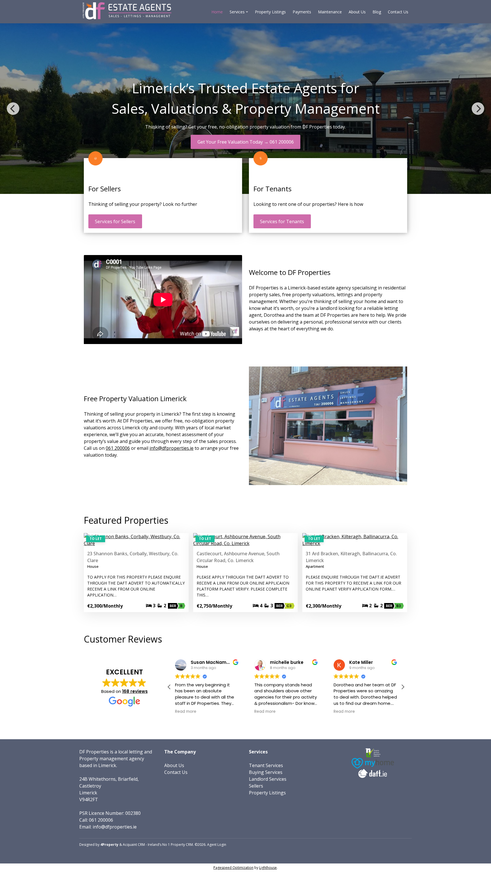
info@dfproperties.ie (171, 448)
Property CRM (182, 844)
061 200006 (118, 448)
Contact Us (398, 12)
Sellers (256, 786)
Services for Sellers (115, 221)
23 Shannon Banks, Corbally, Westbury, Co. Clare (132, 557)
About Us (357, 12)
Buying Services (265, 772)
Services (237, 12)
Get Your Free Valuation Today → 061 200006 (245, 142)
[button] (402, 687)
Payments (302, 12)
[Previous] (13, 108)
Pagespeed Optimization (233, 867)
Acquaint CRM (134, 844)
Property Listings (270, 12)
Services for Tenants (282, 221)
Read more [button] (174, 711)
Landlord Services (267, 779)
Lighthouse (268, 867)
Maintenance (330, 12)
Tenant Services (266, 765)
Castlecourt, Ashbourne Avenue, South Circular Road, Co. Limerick (238, 557)
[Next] (478, 108)
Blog (377, 12)
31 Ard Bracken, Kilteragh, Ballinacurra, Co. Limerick (351, 557)
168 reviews (135, 691)
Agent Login (216, 844)
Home (217, 12)
